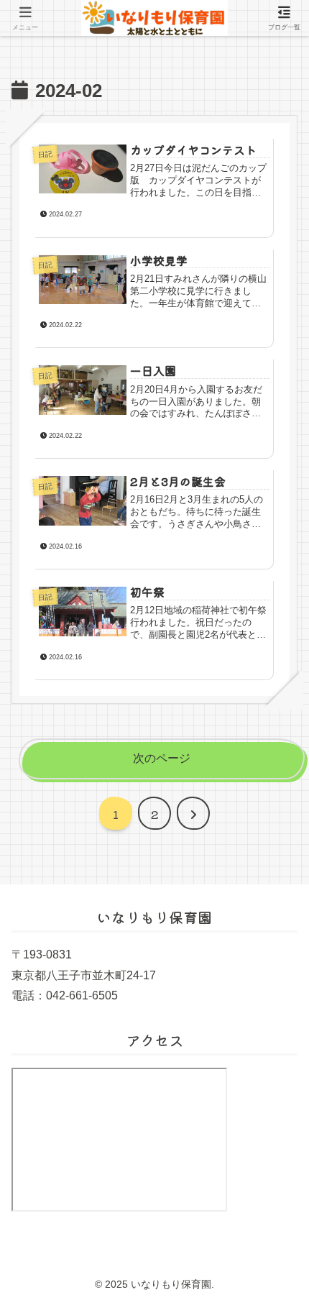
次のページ (161, 758)
